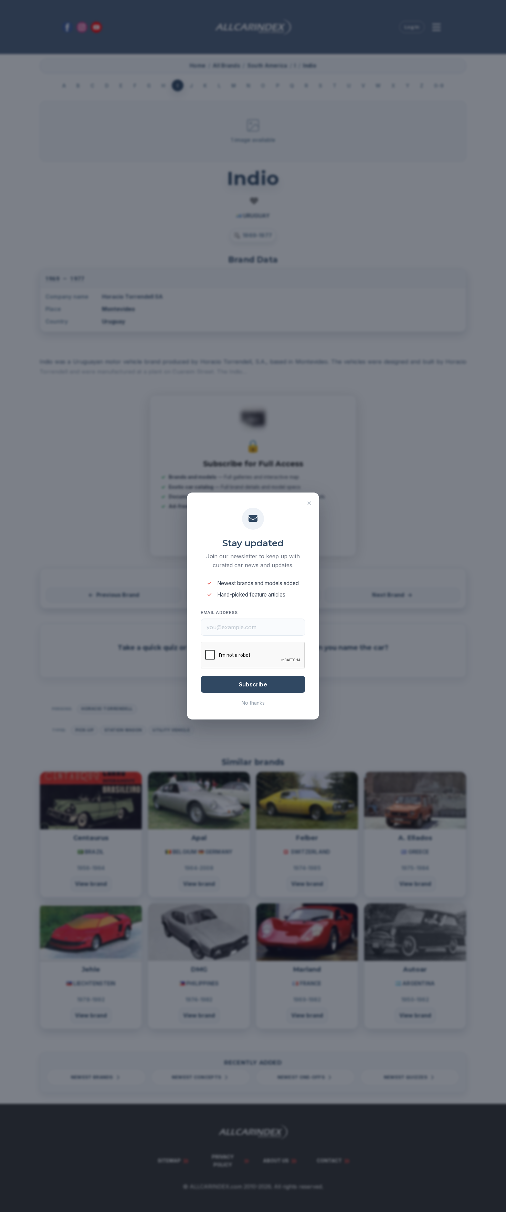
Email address (219, 612)
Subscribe (253, 684)
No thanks (253, 703)
